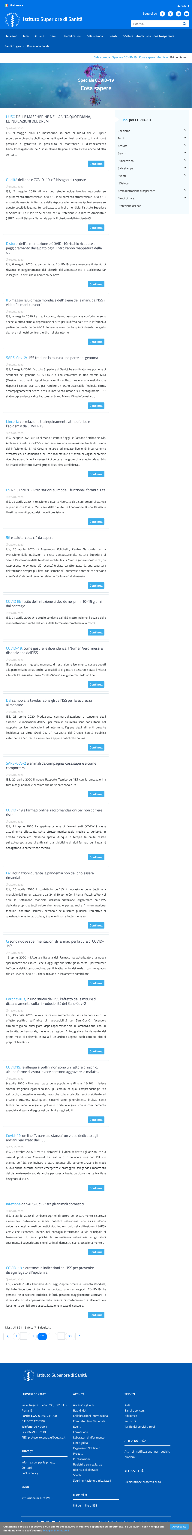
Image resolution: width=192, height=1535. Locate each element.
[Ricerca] (185, 24)
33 (53, 1336)
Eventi (122, 175)
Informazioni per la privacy (38, 1462)
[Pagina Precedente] (7, 1336)
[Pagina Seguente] (79, 1336)
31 (33, 1336)
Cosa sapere (147, 57)
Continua (96, 164)
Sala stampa (102, 57)
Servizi (122, 153)
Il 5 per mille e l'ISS (85, 1505)
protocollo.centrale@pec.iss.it (46, 1437)
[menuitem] (12, 36)
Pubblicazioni (126, 161)
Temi (121, 138)
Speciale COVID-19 (124, 57)
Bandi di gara (126, 198)
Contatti (27, 1467)
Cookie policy (30, 1473)
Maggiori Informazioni (56, 1530)
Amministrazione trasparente (136, 190)
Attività (123, 146)
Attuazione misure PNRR (37, 1498)
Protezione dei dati (130, 205)
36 (71, 1336)
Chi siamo (124, 131)
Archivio (162, 57)
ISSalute (123, 183)
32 (43, 1336)
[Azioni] (6, 5)
